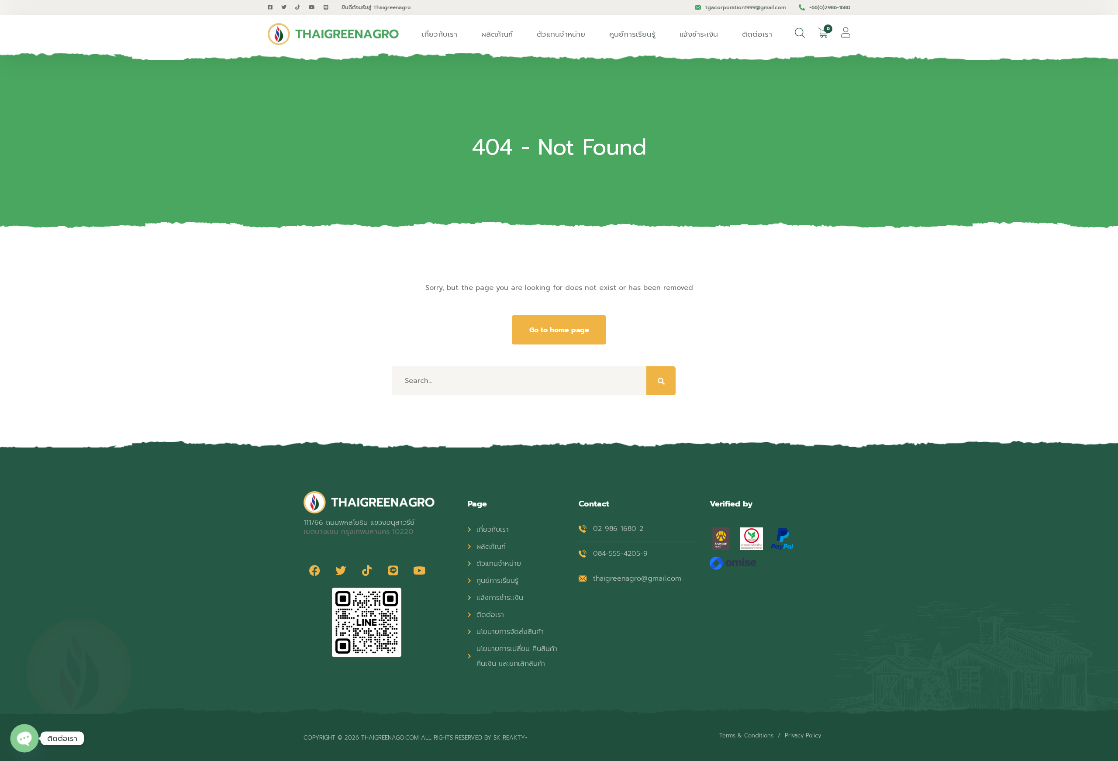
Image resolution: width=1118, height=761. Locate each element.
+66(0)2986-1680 (829, 7)
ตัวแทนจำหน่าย (561, 34)
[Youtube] (419, 570)
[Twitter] (341, 570)
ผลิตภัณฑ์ (497, 34)
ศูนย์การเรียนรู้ (632, 34)
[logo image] (333, 34)
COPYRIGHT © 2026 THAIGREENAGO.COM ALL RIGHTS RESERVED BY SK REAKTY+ (415, 737)
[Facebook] (314, 570)
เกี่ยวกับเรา (439, 34)
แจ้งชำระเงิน (699, 34)
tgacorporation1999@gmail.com (745, 7)
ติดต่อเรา (757, 34)
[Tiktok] (367, 570)
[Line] (393, 570)
